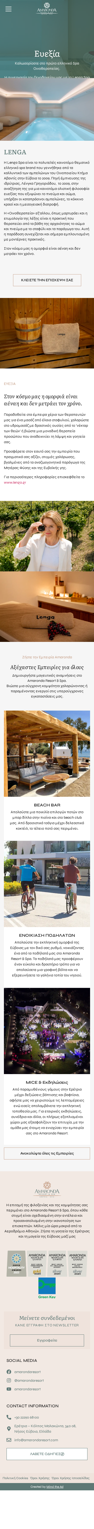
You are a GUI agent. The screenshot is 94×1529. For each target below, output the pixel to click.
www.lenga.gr (15, 482)
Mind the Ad (54, 1487)
